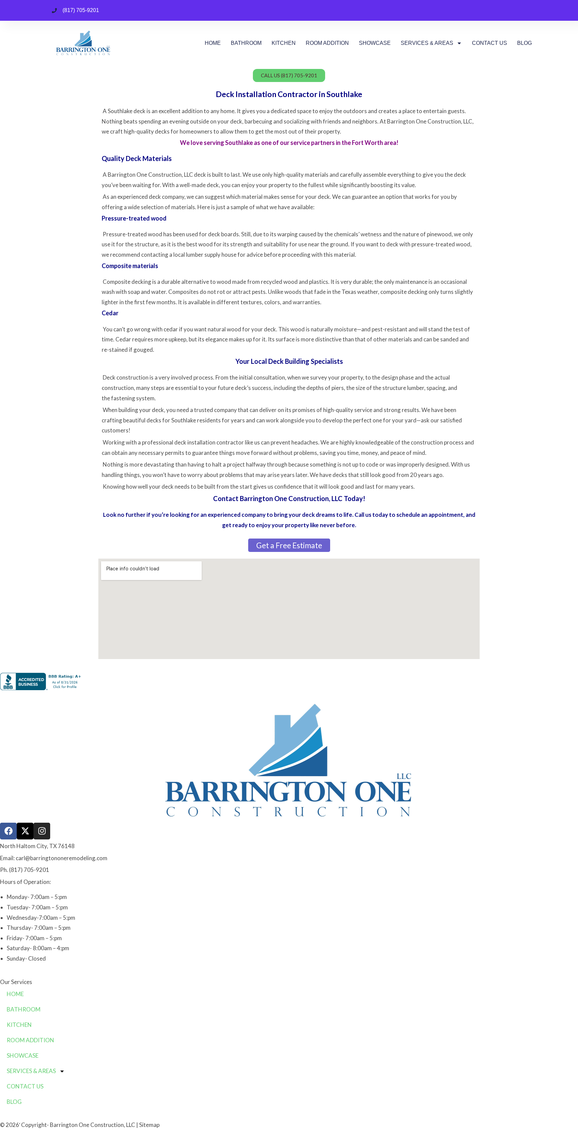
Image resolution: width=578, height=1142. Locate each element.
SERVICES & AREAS (427, 43)
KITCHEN (284, 43)
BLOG (524, 43)
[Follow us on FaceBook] (8, 831)
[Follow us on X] (25, 831)
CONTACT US (489, 43)
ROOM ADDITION (327, 43)
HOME (213, 43)
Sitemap (149, 1124)
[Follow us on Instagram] (41, 831)
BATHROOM (246, 43)
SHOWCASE (375, 43)
